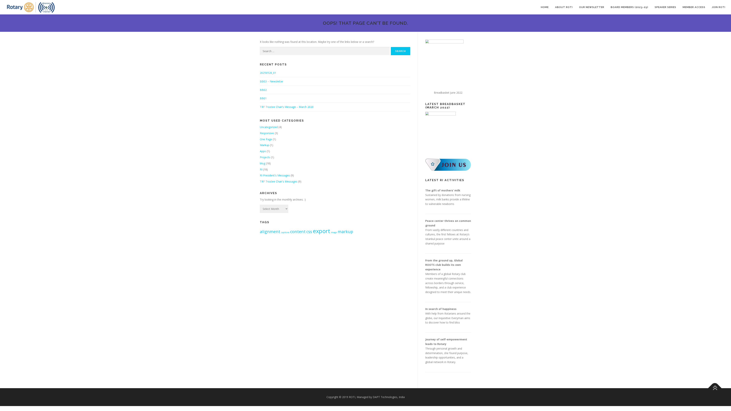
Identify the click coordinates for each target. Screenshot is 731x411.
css (309, 231)
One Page (266, 139)
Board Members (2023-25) (629, 7)
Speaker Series (665, 7)
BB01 (263, 98)
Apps (263, 151)
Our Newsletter (591, 7)
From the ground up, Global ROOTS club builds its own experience (444, 265)
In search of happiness (440, 309)
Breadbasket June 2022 (448, 92)
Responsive (267, 133)
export (321, 231)
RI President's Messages (275, 175)
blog (262, 163)
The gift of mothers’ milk (442, 190)
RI (261, 169)
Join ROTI (718, 7)
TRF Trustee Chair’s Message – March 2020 (287, 107)
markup (345, 231)
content (298, 231)
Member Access (694, 7)
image (334, 232)
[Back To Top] (715, 388)
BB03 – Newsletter (271, 81)
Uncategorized (269, 127)
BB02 (263, 90)
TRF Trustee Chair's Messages (278, 181)
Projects (265, 157)
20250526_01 (268, 73)
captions (285, 232)
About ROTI (564, 7)
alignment (270, 231)
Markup (264, 145)
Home (545, 7)
